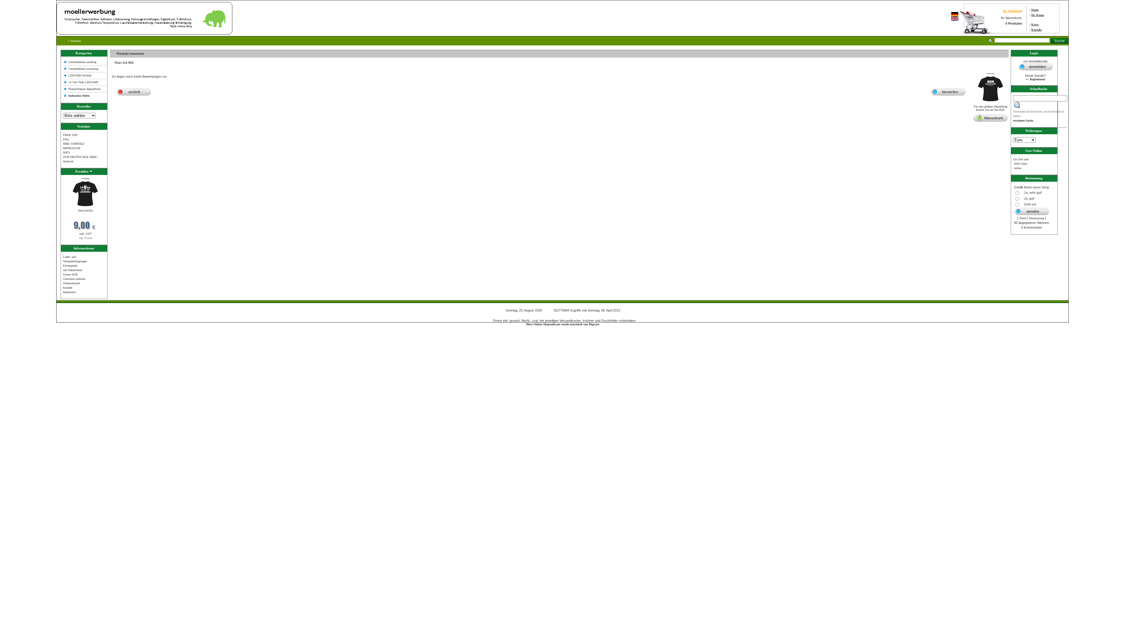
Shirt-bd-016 (85, 210)
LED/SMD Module (80, 75)
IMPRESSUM (71, 148)
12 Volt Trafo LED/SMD (83, 82)
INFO (66, 152)
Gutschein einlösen (74, 278)
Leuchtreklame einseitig (83, 62)
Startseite (75, 40)
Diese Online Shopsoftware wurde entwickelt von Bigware (562, 324)
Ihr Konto (1037, 15)
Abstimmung (1036, 218)
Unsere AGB (70, 274)
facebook (68, 161)
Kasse (1035, 24)
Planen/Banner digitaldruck (84, 89)
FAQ (66, 139)
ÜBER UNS (70, 135)
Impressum (69, 292)
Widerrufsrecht (71, 283)
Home (1035, 9)
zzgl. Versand (85, 238)
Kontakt (1036, 29)
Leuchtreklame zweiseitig (84, 68)
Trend (1022, 218)
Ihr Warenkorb (1012, 11)
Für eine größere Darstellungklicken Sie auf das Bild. (990, 108)
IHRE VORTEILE (73, 143)
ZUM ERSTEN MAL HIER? (80, 157)
